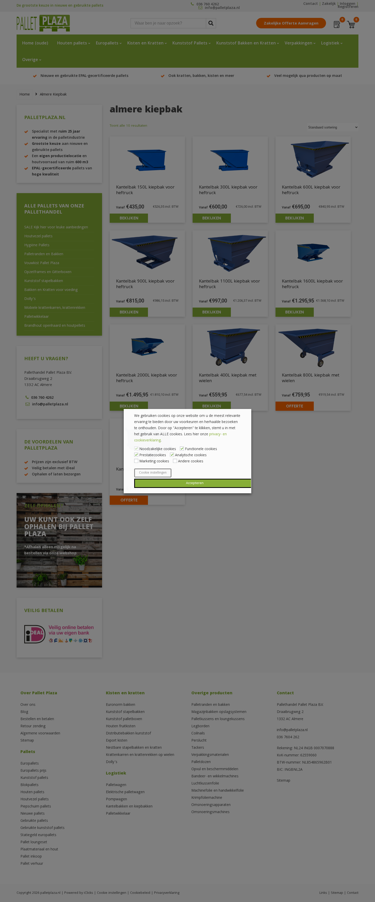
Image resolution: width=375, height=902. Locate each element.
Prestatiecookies (152, 455)
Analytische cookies (191, 455)
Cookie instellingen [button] (153, 473)
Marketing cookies (154, 462)
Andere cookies (190, 462)
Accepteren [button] (195, 483)
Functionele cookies (201, 449)
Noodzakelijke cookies (157, 449)
